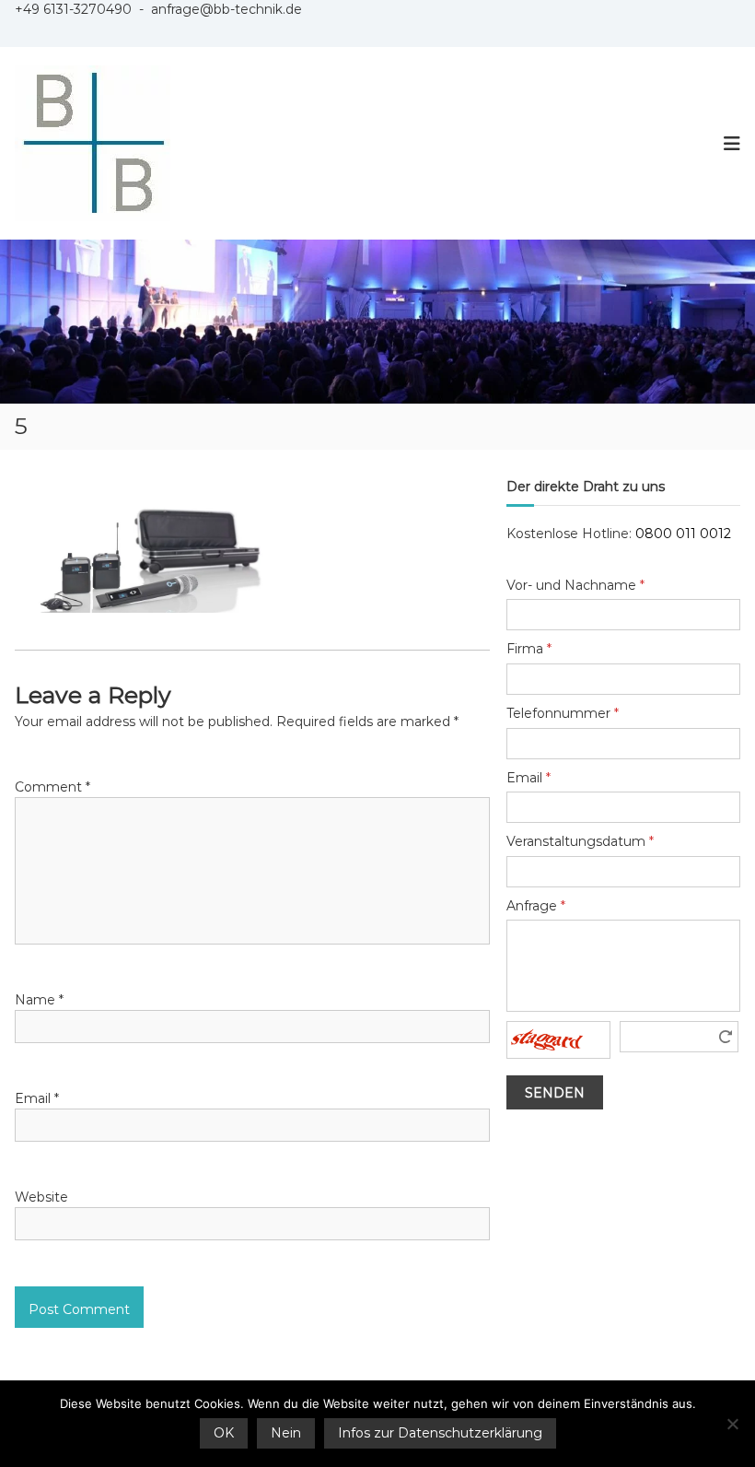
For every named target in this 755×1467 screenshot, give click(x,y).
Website (41, 1197)
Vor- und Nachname (575, 585)
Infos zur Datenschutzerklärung (440, 1433)
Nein (286, 1433)
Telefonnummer (562, 713)
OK (224, 1433)
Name (39, 1000)
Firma (529, 648)
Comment (52, 787)
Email (37, 1098)
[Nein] (732, 1423)
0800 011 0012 (683, 533)
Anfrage (535, 906)
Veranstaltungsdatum (580, 841)
